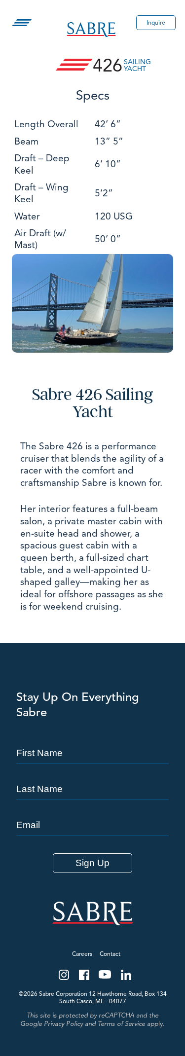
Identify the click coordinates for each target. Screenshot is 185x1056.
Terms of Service (121, 1024)
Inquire (156, 22)
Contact (110, 953)
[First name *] (92, 735)
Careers (82, 953)
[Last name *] (92, 771)
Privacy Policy (63, 1024)
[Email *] (92, 807)
